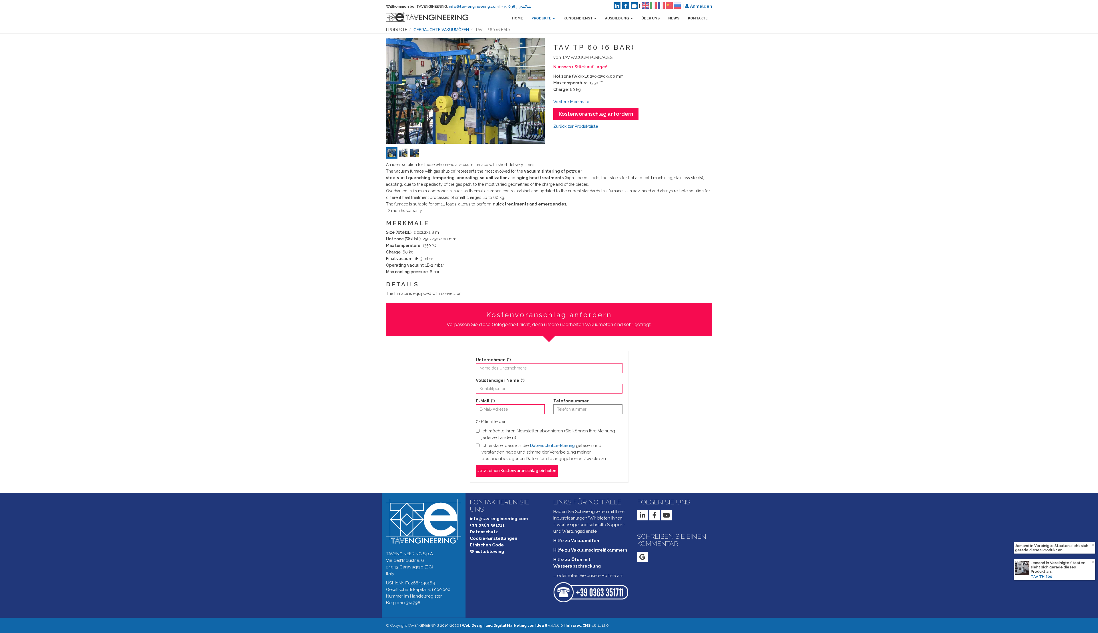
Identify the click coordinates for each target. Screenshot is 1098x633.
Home (517, 18)
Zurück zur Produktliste (575, 126)
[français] (661, 5)
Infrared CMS (578, 625)
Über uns (650, 18)
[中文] (669, 5)
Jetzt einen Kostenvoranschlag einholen (517, 470)
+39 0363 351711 (516, 6)
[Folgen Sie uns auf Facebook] (625, 5)
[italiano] (653, 5)
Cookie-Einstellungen (493, 538)
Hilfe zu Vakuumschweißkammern (590, 550)
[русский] (677, 5)
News (673, 18)
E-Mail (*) (485, 401)
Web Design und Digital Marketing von (504, 625)
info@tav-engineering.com (474, 6)
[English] (645, 5)
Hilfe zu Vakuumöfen (576, 540)
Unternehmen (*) (493, 359)
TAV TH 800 (1041, 554)
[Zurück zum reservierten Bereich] (687, 6)
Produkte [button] (542, 18)
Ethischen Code (487, 545)
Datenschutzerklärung (552, 445)
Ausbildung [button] (617, 18)
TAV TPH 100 (1042, 576)
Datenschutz (484, 531)
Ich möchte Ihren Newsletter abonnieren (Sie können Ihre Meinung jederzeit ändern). (548, 434)
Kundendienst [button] (579, 18)
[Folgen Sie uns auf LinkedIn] (617, 5)
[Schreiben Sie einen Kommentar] (642, 557)
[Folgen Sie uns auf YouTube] (634, 5)
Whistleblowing (487, 551)
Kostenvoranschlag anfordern (596, 114)
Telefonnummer (571, 401)
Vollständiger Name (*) (500, 380)
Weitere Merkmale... (572, 101)
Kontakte (698, 18)
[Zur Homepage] (423, 17)
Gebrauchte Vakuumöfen (441, 29)
